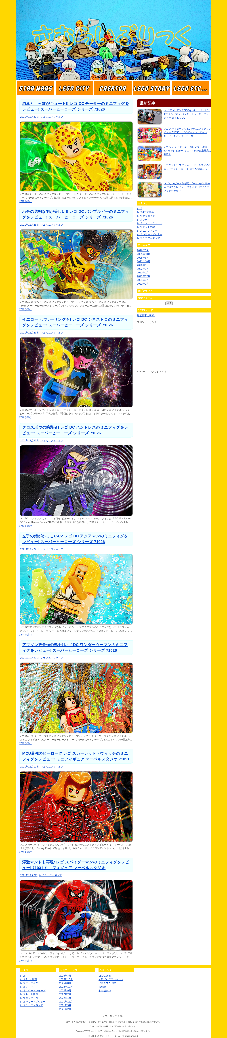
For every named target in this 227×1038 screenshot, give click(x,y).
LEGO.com (105, 975)
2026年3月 (143, 250)
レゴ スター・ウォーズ (149, 223)
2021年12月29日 (29, 116)
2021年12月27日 (29, 332)
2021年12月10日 (29, 766)
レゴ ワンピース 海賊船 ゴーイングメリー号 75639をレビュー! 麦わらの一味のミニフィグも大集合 (187, 187)
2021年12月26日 (29, 440)
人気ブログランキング (111, 979)
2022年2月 (143, 269)
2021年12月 (143, 276)
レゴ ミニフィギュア (51, 116)
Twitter (102, 987)
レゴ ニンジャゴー (147, 230)
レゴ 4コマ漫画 (145, 212)
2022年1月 (143, 272)
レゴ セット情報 (146, 227)
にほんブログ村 (107, 983)
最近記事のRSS (146, 315)
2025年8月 (143, 257)
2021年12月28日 (29, 224)
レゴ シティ (143, 219)
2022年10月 (143, 261)
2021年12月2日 (28, 875)
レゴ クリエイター (147, 216)
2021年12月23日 (29, 658)
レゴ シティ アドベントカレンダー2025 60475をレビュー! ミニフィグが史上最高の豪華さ (187, 151)
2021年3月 (143, 280)
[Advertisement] (174, 348)
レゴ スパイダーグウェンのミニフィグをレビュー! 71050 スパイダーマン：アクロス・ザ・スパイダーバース (187, 132)
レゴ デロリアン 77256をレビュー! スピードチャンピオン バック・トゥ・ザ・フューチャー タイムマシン (187, 114)
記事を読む (25, 201)
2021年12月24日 (29, 549)
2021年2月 (143, 283)
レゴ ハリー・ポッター (149, 234)
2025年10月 (143, 254)
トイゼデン (105, 990)
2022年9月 (143, 265)
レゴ (139, 208)
